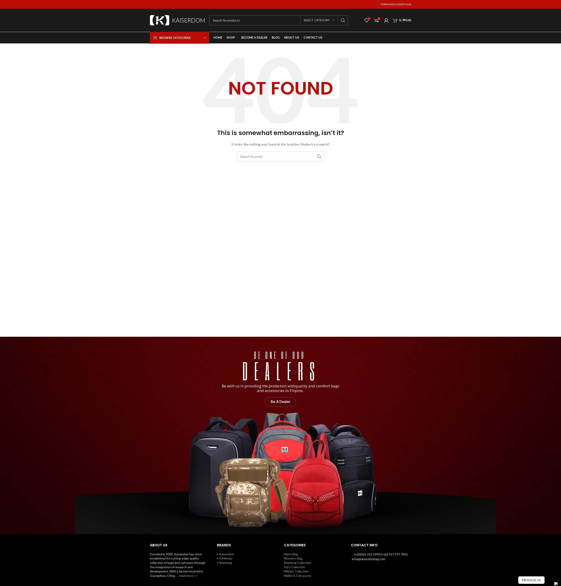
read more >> (188, 575)
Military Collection (296, 571)
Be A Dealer (280, 401)
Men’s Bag (291, 554)
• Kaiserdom (225, 554)
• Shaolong (224, 563)
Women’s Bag (293, 558)
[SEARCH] (343, 20)
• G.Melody (224, 558)
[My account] (386, 20)
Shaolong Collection (297, 563)
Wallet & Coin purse (297, 575)
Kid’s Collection (294, 567)
